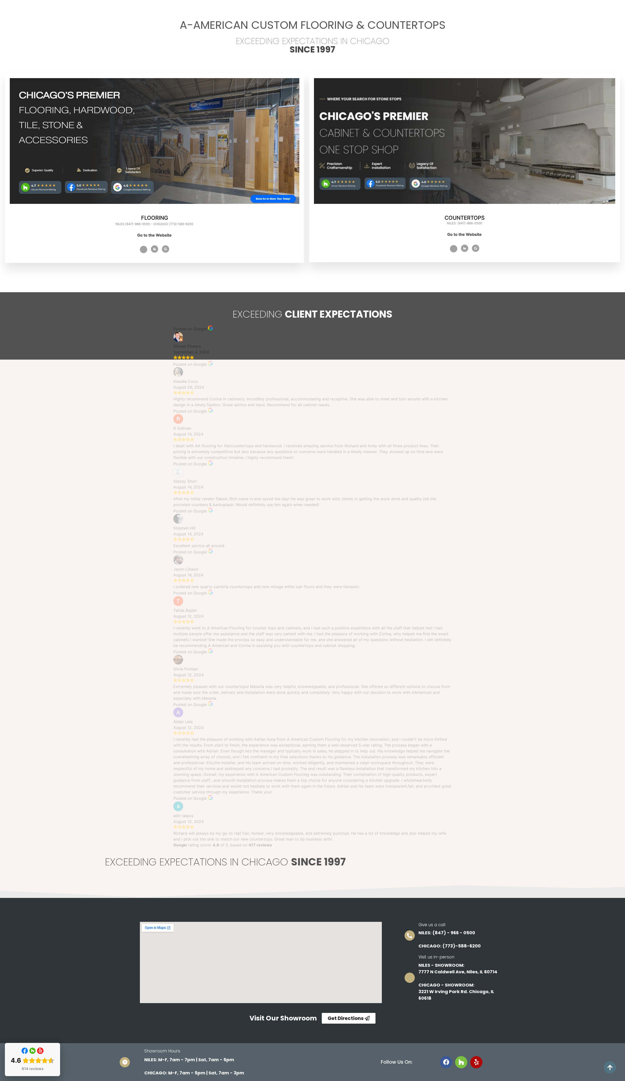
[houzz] (464, 248)
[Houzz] (154, 249)
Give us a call (431, 925)
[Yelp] (476, 1062)
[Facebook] (143, 249)
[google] (165, 249)
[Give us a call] (410, 935)
